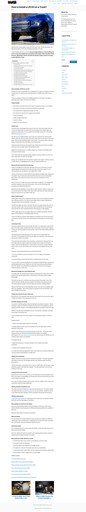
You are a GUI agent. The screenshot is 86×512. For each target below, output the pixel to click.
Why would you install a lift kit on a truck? (24, 84)
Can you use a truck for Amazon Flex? (21, 474)
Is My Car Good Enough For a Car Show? (69, 45)
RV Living (64, 88)
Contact (44, 505)
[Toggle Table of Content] (32, 61)
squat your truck (21, 133)
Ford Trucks (65, 74)
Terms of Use (49, 505)
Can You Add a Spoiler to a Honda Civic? (68, 48)
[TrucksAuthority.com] (14, 2)
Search (63, 59)
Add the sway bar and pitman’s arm (23, 77)
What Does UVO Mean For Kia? (68, 55)
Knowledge (64, 81)
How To (12, 9)
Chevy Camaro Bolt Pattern (68, 52)
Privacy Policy (36, 505)
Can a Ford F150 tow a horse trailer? (20, 468)
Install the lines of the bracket (21, 75)
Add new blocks (19, 81)
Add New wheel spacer (20, 78)
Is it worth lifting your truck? (18, 458)
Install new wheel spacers (18, 398)
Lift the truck (17, 64)
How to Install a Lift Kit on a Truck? (21, 63)
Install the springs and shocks (21, 73)
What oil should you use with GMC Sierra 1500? (23, 465)
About (40, 505)
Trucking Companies (67, 93)
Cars (63, 72)
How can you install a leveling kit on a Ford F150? (24, 477)
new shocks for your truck (27, 335)
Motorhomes (65, 84)
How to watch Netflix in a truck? (19, 471)
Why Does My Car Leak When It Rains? (69, 41)
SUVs (63, 90)
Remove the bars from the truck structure (23, 65)
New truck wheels (19, 83)
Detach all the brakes (19, 67)
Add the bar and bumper (20, 74)
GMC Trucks (65, 77)
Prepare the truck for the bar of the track (23, 71)
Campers (64, 70)
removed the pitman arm (28, 390)
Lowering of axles (19, 68)
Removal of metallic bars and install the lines (24, 70)
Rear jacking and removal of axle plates (24, 80)
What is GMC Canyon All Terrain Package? (22, 461)
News (63, 86)
